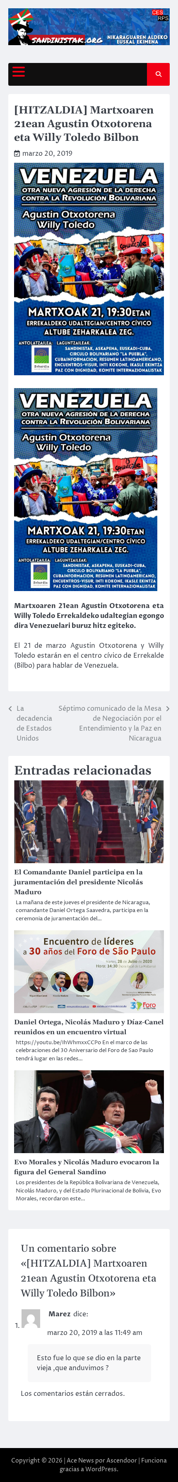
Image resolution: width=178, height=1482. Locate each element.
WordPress (101, 1469)
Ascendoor (121, 1461)
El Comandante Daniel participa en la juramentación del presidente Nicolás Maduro (78, 882)
